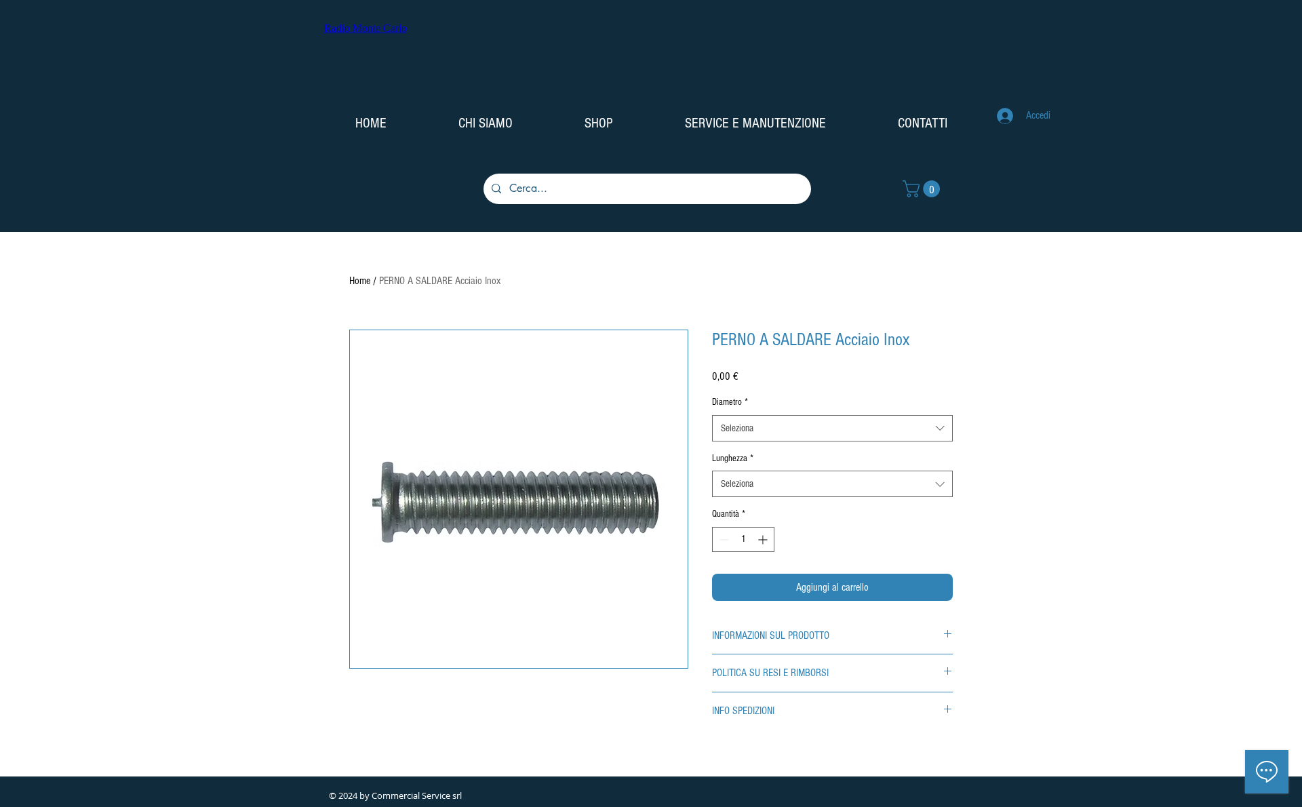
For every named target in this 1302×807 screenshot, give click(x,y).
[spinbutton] (743, 539)
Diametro (730, 402)
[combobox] (832, 428)
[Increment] (763, 539)
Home (359, 281)
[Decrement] (722, 539)
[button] (923, 188)
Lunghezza (732, 458)
